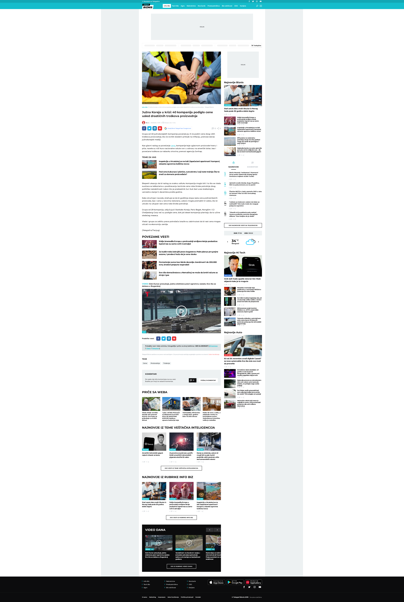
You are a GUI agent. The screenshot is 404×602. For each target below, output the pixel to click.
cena (173, 146)
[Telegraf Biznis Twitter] (253, 1)
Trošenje (166, 363)
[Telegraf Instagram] (256, 1)
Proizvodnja (155, 363)
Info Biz (145, 107)
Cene (145, 363)
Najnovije (234, 82)
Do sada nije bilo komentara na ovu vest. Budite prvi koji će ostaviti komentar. (160, 380)
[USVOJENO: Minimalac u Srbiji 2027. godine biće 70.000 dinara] (192, 404)
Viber (148, 348)
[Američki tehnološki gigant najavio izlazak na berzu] (154, 442)
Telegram (155, 348)
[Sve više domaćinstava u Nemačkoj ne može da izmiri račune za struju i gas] (149, 275)
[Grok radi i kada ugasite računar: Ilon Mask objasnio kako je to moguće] (243, 266)
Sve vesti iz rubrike (181, 517)
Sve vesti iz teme (181, 468)
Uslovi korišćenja (214, 354)
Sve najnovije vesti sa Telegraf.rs (243, 225)
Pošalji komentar (208, 380)
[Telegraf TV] (260, 1)
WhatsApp (213, 346)
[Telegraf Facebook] (249, 1)
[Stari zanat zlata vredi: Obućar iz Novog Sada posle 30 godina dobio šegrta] (154, 491)
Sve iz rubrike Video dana (181, 566)
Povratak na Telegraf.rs (152, 1)
